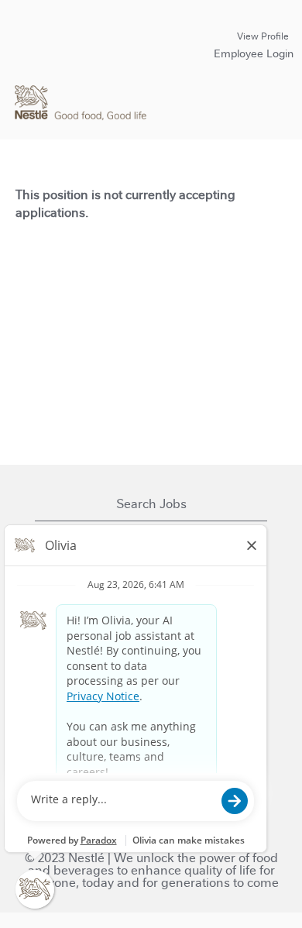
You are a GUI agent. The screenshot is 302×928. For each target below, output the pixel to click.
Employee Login (253, 53)
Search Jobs (151, 504)
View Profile (263, 36)
